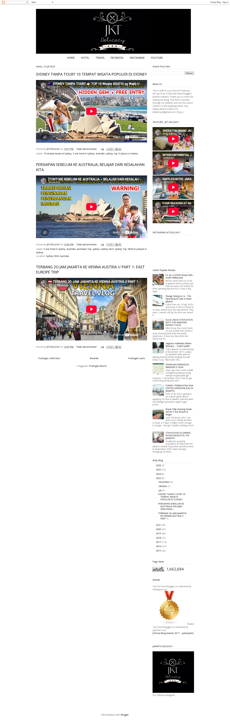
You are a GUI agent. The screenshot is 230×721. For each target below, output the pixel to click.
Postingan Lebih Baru (49, 358)
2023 (159, 478)
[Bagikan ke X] (113, 149)
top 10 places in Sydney (126, 153)
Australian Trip (84, 248)
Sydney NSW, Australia (57, 256)
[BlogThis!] (110, 149)
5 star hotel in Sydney (84, 153)
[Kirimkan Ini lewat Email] (108, 149)
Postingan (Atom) (98, 365)
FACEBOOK (116, 57)
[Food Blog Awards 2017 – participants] (173, 633)
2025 (159, 469)
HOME (71, 57)
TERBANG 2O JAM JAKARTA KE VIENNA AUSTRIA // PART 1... (172, 516)
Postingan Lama (136, 358)
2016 (159, 546)
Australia (100, 153)
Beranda (94, 358)
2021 (159, 524)
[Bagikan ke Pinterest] (119, 149)
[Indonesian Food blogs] (169, 623)
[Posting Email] (102, 148)
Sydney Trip (121, 248)
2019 (159, 533)
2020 (159, 529)
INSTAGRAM (137, 57)
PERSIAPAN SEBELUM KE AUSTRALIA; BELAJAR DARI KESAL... (171, 506)
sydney (109, 153)
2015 (159, 550)
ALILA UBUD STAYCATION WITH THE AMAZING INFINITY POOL (179, 322)
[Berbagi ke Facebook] (116, 149)
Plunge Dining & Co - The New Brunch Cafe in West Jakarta (179, 299)
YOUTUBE (157, 57)
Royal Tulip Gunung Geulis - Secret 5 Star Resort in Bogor (179, 412)
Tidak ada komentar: (87, 148)
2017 (159, 542)
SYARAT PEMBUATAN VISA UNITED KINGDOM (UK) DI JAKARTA (179, 388)
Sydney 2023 (107, 248)
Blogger (125, 714)
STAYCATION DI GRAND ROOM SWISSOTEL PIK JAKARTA (178, 435)
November (164, 481)
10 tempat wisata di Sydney (58, 153)
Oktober (163, 486)
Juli (160, 490)
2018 (159, 537)
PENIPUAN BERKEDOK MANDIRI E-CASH (177, 366)
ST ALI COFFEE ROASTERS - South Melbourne (180, 276)
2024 (159, 473)
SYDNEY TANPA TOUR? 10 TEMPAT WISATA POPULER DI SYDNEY (91, 74)
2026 (159, 465)
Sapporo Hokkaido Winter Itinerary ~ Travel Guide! (179, 345)
